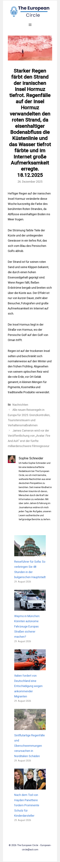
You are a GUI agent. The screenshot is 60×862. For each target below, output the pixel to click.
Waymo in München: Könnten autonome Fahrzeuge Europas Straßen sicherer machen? (27, 626)
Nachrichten (20, 404)
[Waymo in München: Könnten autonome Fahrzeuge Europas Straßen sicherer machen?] (30, 608)
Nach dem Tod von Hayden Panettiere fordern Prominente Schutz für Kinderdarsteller (26, 805)
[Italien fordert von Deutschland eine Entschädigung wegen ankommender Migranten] (30, 667)
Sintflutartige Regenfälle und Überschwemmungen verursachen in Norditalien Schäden (29, 746)
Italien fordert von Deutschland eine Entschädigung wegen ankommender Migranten (28, 686)
